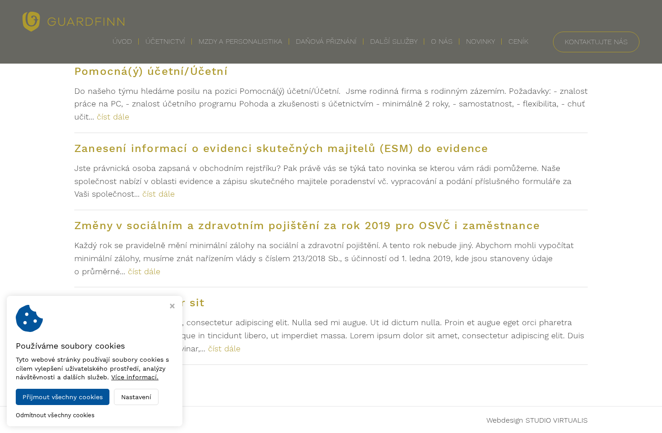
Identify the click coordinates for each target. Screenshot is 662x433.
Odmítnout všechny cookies (55, 415)
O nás (442, 41)
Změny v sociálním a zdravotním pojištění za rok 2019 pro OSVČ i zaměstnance (307, 225)
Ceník (518, 41)
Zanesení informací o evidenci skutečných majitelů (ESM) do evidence (281, 148)
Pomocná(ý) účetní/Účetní (151, 71)
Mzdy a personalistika (240, 41)
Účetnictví (165, 41)
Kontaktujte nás (596, 41)
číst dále (113, 116)
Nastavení (136, 397)
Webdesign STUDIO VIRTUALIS (537, 420)
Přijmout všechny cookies (63, 397)
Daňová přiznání (326, 41)
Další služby (393, 41)
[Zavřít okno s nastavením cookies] (172, 306)
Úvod (122, 41)
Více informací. (135, 377)
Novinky (480, 41)
